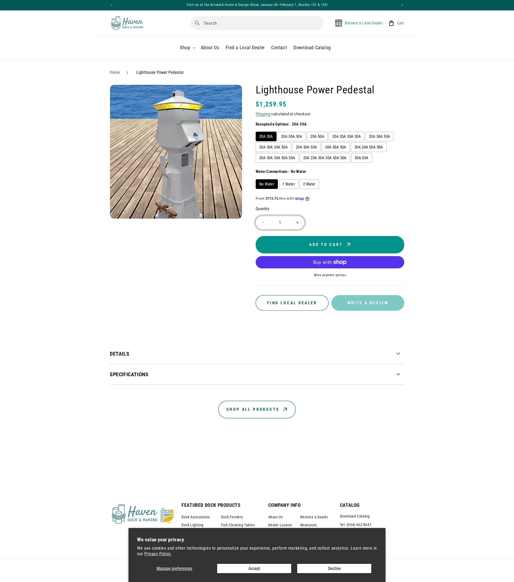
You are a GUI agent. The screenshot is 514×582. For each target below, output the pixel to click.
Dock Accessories (196, 517)
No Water (266, 184)
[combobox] (257, 23)
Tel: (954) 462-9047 (355, 525)
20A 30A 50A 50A (368, 147)
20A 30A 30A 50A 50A (277, 157)
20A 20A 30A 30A (346, 136)
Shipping (263, 114)
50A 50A (362, 157)
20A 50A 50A (306, 147)
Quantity (262, 208)
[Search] (197, 23)
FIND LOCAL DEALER (292, 302)
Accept (254, 568)
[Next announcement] (402, 5)
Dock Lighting (193, 525)
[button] (187, 47)
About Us (275, 517)
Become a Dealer (314, 517)
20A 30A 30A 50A (273, 147)
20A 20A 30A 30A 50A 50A (325, 157)
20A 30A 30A (291, 136)
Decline (334, 568)
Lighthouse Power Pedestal (160, 72)
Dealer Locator (280, 525)
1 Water (288, 184)
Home (115, 72)
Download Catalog (355, 516)
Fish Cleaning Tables (238, 525)
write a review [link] (367, 302)
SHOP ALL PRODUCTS (252, 409)
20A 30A (266, 136)
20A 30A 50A (379, 136)
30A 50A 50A (335, 147)
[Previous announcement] (112, 5)
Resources (308, 525)
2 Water (309, 184)
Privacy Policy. (158, 553)
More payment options (330, 275)
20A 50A (317, 136)
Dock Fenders (232, 517)
